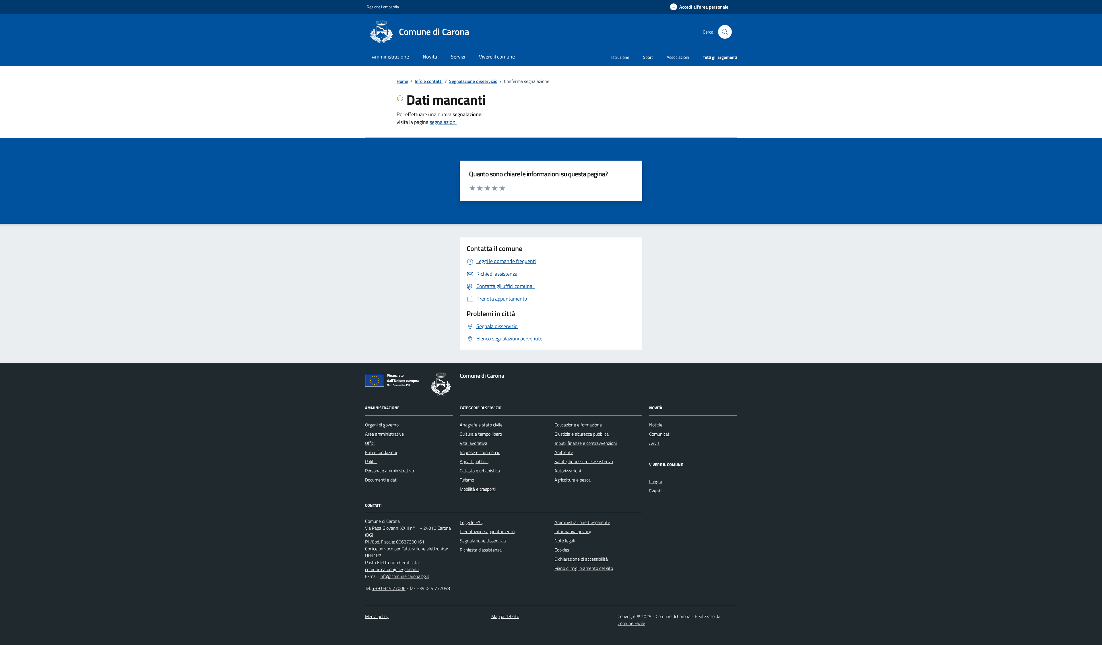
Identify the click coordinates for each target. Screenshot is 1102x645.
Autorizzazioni (567, 470)
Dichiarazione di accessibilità (581, 559)
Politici (371, 461)
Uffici (370, 443)
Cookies (561, 549)
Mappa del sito (505, 616)
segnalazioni (443, 122)
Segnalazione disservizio (473, 81)
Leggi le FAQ (472, 522)
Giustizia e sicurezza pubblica (581, 433)
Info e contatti (429, 81)
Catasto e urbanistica (480, 470)
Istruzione (620, 57)
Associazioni (678, 57)
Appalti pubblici (474, 461)
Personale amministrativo (389, 470)
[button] (699, 7)
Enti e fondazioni (381, 452)
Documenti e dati (381, 479)
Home (402, 81)
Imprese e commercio (480, 452)
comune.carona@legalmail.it (392, 569)
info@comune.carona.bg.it (404, 576)
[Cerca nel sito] (725, 32)
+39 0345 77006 (389, 588)
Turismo (467, 479)
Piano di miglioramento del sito (583, 568)
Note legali (564, 540)
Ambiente (563, 452)
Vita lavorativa (473, 443)
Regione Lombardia (383, 7)
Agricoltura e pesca (572, 479)
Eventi (655, 490)
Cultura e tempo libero (481, 433)
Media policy (377, 616)
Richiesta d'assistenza (481, 549)
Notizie (655, 424)
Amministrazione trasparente (582, 522)
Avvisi (654, 443)
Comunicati (659, 433)
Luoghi (655, 481)
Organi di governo (382, 424)
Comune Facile (631, 623)
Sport (648, 57)
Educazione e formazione (578, 424)
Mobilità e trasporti (478, 489)
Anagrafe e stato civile (481, 424)
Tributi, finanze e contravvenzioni (585, 443)
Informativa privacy (572, 531)
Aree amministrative (384, 433)
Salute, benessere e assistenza (583, 461)
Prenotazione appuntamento (487, 531)
